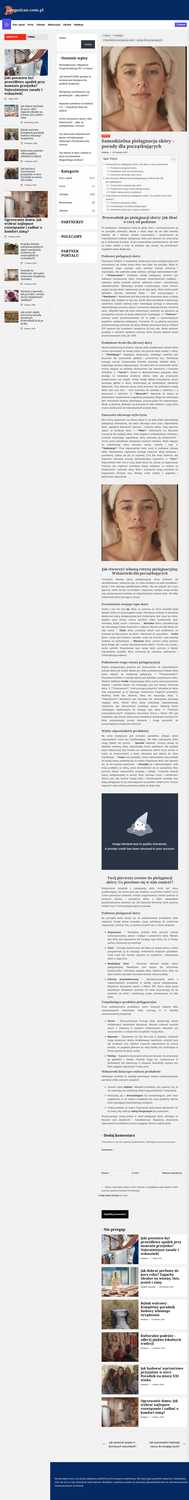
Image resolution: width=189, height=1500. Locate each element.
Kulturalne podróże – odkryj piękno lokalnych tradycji (33, 153)
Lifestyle (40, 24)
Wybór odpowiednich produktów (126, 192)
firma (31, 37)
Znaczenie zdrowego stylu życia (126, 174)
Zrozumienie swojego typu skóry (126, 185)
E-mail (136, 1173)
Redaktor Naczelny (148, 1287)
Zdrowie (67, 24)
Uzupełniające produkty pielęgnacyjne (129, 206)
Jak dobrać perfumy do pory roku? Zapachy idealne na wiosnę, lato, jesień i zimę (32, 111)
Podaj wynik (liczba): (109, 1195)
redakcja (105, 152)
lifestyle (12, 37)
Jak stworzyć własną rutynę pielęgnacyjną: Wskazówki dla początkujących (134, 180)
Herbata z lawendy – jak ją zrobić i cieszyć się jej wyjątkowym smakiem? (32, 295)
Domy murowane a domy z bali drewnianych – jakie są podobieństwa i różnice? (75, 122)
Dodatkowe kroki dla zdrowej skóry (127, 171)
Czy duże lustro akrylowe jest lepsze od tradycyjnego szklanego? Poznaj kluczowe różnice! (74, 139)
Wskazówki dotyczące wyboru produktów (130, 209)
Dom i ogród (19, 24)
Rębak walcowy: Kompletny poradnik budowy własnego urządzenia (32, 134)
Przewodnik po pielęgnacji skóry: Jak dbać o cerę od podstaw (137, 164)
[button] (171, 160)
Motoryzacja (54, 24)
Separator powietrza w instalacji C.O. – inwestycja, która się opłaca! (76, 107)
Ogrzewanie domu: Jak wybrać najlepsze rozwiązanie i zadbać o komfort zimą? (23, 225)
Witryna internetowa (172, 1173)
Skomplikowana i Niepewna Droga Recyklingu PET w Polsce (75, 66)
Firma (30, 24)
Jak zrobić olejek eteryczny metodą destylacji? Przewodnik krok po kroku (32, 317)
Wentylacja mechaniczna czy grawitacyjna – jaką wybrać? (74, 93)
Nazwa (106, 1173)
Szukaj (62, 38)
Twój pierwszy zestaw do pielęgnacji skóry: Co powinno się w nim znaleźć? (139, 197)
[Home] (6, 24)
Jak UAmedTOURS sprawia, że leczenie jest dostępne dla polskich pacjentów (75, 80)
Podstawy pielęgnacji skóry (124, 168)
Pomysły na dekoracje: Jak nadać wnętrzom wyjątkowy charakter (33, 275)
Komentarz (108, 1149)
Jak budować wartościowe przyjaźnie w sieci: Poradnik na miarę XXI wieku (31, 174)
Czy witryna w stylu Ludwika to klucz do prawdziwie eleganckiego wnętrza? (75, 156)
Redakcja (78, 24)
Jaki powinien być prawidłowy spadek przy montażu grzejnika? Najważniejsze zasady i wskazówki (24, 85)
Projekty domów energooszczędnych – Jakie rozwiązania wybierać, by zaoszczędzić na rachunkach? (33, 251)
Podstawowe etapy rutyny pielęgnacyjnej (130, 188)
